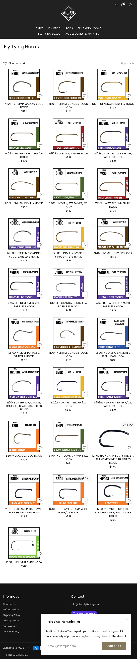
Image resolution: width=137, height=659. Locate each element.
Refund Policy (11, 609)
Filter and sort (17, 63)
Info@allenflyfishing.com (85, 604)
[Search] (130, 4)
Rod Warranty (11, 626)
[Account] (115, 4)
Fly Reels (54, 28)
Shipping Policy (11, 615)
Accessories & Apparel (82, 33)
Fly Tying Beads (49, 33)
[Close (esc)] (126, 618)
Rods (69, 28)
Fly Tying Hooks (89, 28)
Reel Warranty (11, 631)
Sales (39, 28)
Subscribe (114, 646)
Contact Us (9, 604)
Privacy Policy (11, 620)
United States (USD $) (14, 647)
